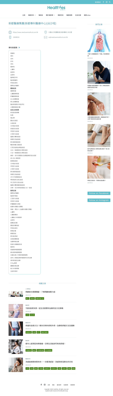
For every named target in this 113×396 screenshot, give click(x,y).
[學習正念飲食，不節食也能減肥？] (98, 157)
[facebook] (103, 2)
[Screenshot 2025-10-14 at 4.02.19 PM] (16, 292)
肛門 (38, 332)
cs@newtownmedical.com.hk (58, 37)
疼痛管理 (28, 350)
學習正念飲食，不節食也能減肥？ (96, 180)
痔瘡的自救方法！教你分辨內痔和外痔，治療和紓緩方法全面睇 (50, 325)
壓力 (27, 298)
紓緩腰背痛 (40, 350)
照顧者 (32, 298)
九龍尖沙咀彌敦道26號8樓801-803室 (60, 32)
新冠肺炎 (53, 368)
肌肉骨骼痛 (48, 350)
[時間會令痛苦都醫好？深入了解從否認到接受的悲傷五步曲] (98, 62)
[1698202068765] (16, 358)
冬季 (27, 368)
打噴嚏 (41, 368)
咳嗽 (31, 368)
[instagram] (106, 2)
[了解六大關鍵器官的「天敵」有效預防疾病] (98, 30)
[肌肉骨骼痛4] (16, 340)
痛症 (34, 350)
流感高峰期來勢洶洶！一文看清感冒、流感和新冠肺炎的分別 (49, 361)
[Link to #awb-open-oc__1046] (109, 2)
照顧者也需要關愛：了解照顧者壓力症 (40, 291)
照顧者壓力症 (39, 298)
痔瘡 (34, 332)
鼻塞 (73, 368)
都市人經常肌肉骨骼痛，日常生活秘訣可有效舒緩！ (46, 343)
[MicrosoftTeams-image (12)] (98, 192)
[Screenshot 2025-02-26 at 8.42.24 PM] (16, 305)
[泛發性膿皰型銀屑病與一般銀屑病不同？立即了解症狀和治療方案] (98, 94)
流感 (59, 368)
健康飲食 (28, 332)
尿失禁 (32, 315)
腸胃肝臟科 (44, 332)
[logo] (56, 6)
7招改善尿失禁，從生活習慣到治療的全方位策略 (44, 308)
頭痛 (69, 368)
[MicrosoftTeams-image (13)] (98, 199)
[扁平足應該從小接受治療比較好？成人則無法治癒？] (98, 125)
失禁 (27, 315)
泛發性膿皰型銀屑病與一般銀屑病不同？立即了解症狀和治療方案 (98, 118)
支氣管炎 (47, 368)
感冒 (36, 368)
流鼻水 (64, 368)
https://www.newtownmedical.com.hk (25, 32)
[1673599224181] (16, 322)
